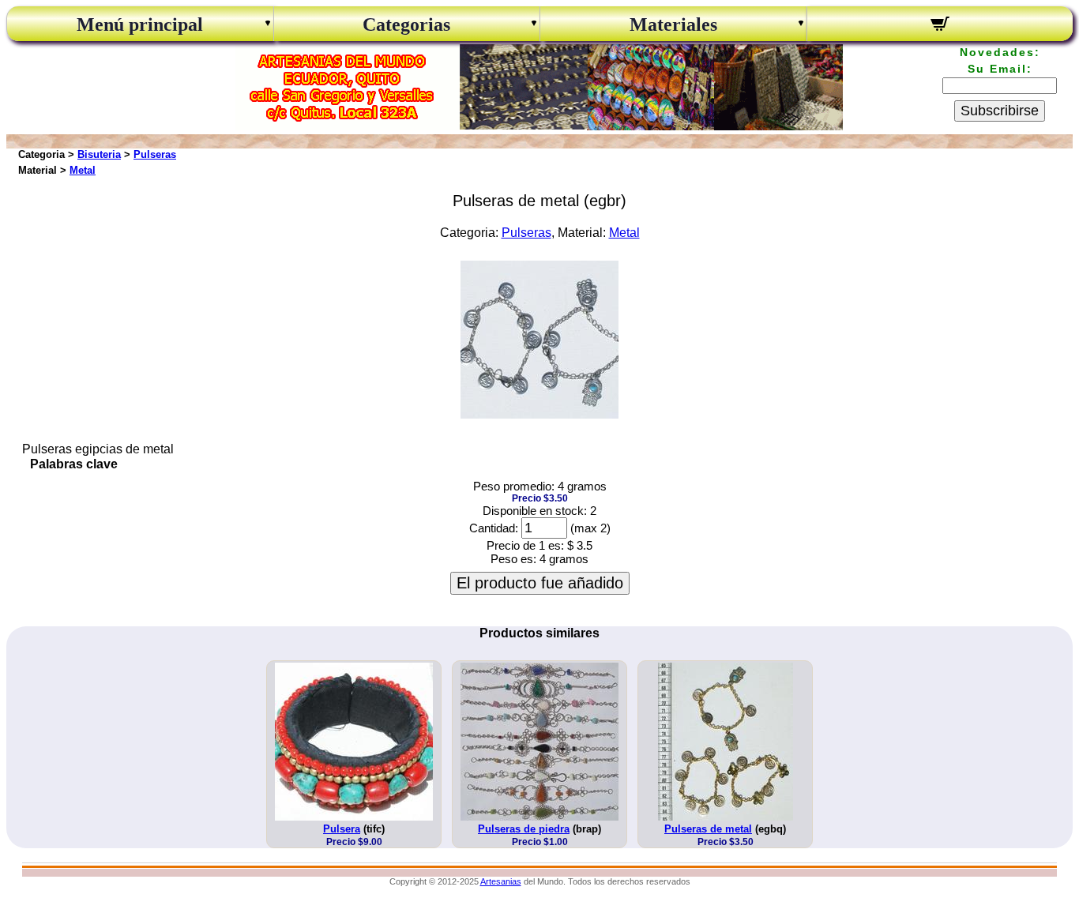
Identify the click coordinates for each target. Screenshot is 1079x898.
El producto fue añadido (540, 583)
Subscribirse (1000, 110)
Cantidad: (493, 528)
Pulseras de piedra (524, 829)
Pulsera (341, 829)
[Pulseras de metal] (539, 414)
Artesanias (500, 881)
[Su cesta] (940, 26)
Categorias (406, 24)
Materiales (673, 24)
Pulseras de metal (708, 829)
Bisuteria (99, 154)
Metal (83, 170)
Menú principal (140, 24)
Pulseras (154, 154)
